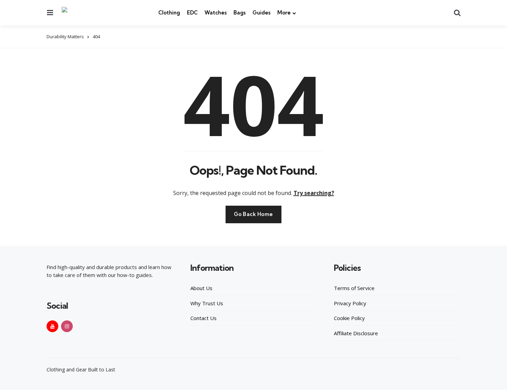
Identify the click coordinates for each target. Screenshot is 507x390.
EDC (192, 12)
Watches (216, 12)
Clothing (169, 12)
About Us (201, 288)
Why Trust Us (206, 303)
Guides (261, 12)
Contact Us (203, 318)
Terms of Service (354, 288)
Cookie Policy (349, 318)
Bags (239, 12)
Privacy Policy (350, 303)
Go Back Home (253, 214)
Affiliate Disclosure (356, 333)
